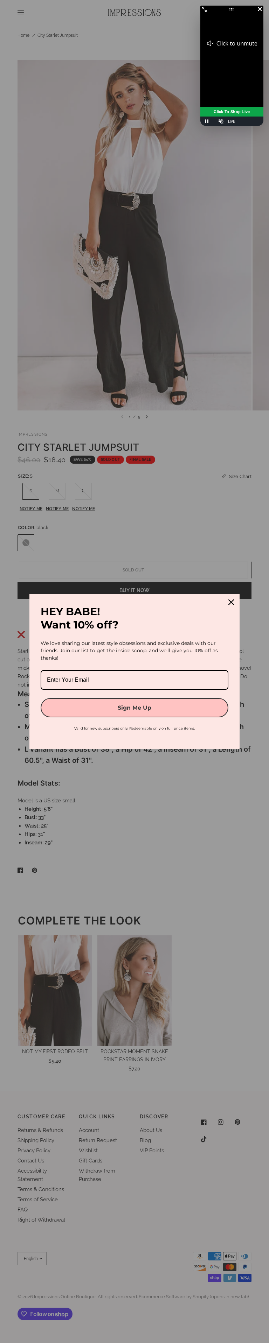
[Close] (231, 602)
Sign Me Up (134, 707)
